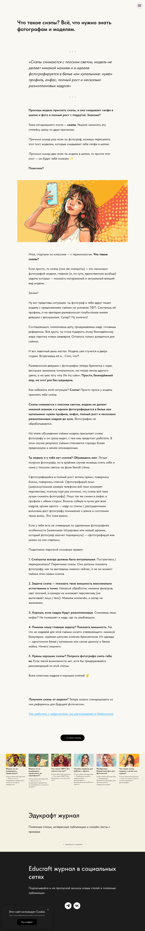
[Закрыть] (48, 910)
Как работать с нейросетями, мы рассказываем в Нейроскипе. (71, 714)
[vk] (76, 905)
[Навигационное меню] (139, 6)
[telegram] (68, 905)
